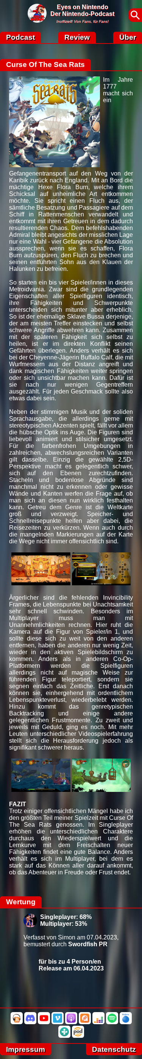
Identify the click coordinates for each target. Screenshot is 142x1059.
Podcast (20, 37)
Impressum (25, 1049)
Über (127, 37)
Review (77, 37)
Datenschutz (114, 1049)
